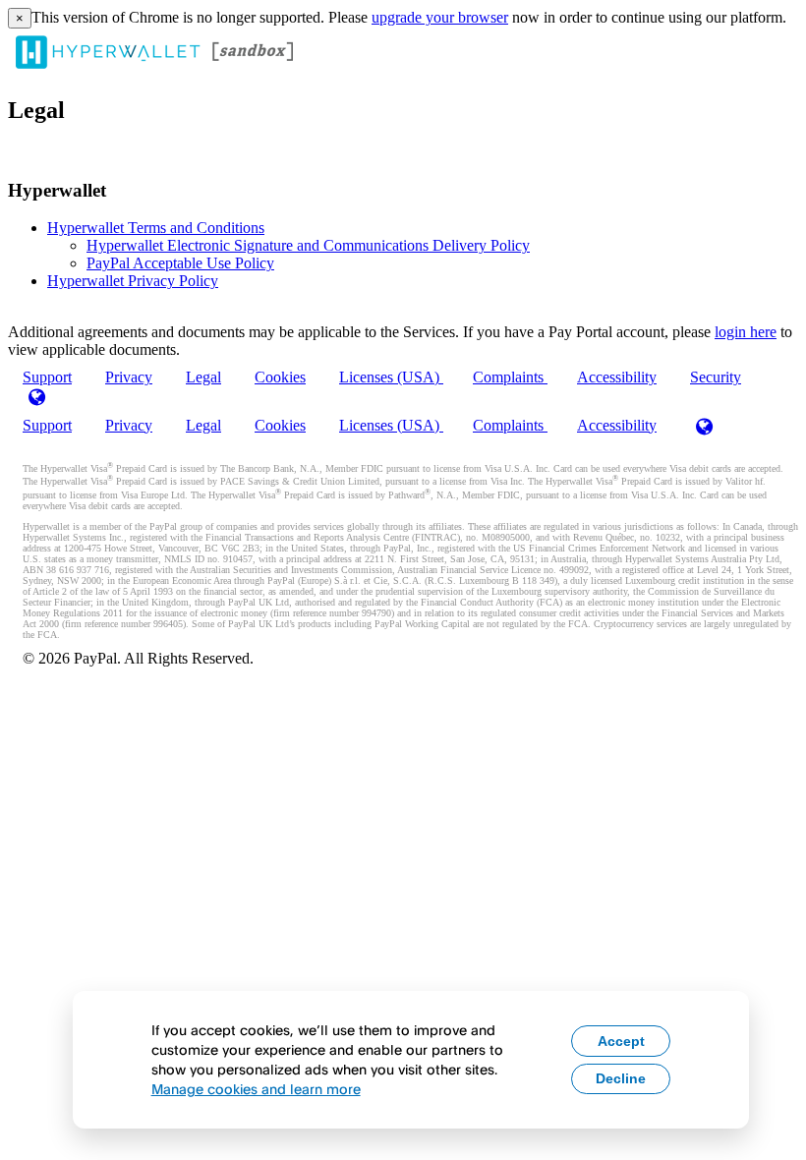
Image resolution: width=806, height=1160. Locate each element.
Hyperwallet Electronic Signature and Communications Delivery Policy (308, 245)
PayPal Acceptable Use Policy (180, 263)
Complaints (510, 377)
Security (715, 377)
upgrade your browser (440, 17)
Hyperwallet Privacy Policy (132, 280)
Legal (203, 377)
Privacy (128, 377)
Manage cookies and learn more (256, 1088)
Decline (621, 1078)
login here (746, 331)
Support (47, 425)
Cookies (280, 377)
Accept (621, 1041)
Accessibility (617, 377)
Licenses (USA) (391, 377)
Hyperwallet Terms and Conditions (155, 227)
